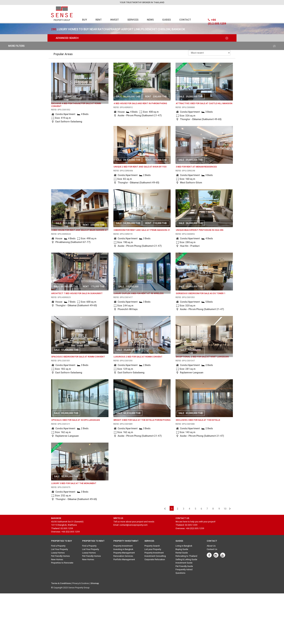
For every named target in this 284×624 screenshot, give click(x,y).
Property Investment (123, 545)
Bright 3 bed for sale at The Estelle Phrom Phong (142, 420)
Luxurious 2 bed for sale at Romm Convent (138, 356)
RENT (98, 19)
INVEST (114, 19)
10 (225, 508)
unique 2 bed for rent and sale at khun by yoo (140, 166)
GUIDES (166, 19)
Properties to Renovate (62, 562)
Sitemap (95, 583)
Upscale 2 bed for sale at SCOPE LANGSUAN (75, 420)
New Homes (57, 559)
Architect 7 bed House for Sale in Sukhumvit (77, 293)
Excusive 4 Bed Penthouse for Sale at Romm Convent (76, 105)
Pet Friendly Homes (60, 556)
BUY (84, 19)
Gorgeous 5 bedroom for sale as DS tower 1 (200, 293)
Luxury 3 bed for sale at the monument (73, 483)
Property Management (124, 552)
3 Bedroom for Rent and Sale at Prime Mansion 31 (142, 230)
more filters (16, 45)
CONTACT (185, 19)
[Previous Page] (165, 509)
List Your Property (59, 549)
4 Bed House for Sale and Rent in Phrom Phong (140, 103)
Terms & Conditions (61, 583)
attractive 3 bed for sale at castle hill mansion (204, 103)
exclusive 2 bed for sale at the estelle (198, 420)
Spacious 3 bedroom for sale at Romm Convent (78, 356)
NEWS (150, 19)
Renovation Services (123, 556)
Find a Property (58, 545)
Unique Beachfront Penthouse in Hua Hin (199, 230)
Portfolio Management (124, 559)
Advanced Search (67, 37)
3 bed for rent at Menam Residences (196, 166)
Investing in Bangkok (123, 549)
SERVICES (132, 19)
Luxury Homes (58, 552)
